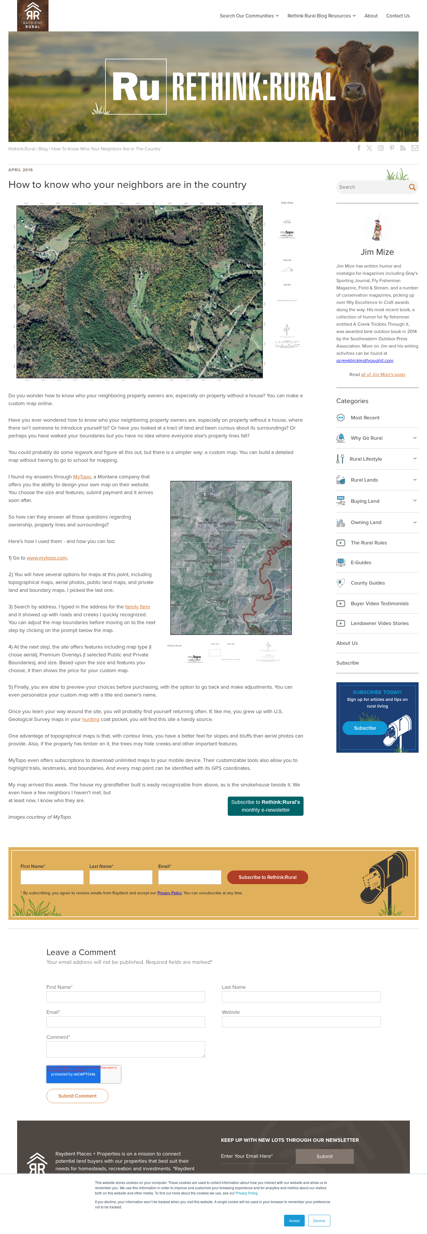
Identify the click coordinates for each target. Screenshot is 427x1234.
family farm (137, 606)
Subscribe (365, 728)
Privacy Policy (246, 1192)
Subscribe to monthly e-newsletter (265, 806)
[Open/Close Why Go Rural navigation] (415, 437)
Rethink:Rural (21, 148)
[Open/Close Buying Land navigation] (415, 500)
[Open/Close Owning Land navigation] (415, 522)
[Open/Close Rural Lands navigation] (415, 479)
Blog (43, 148)
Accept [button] (294, 1220)
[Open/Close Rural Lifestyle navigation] (415, 458)
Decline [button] (319, 1220)
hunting (90, 719)
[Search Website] (412, 187)
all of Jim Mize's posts (383, 374)
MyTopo (82, 476)
